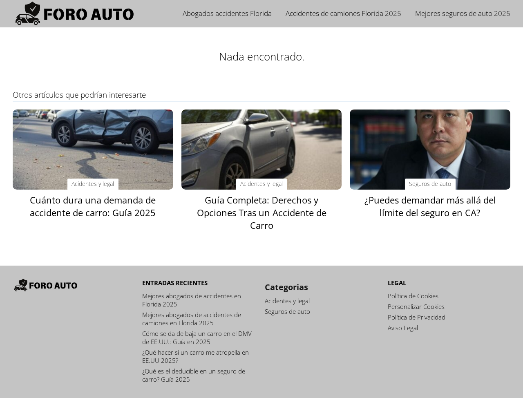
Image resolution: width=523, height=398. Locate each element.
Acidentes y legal (287, 301)
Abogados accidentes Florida (227, 13)
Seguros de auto (287, 311)
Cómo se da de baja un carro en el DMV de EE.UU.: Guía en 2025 (197, 337)
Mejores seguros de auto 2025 (462, 13)
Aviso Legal (403, 328)
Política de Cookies (413, 296)
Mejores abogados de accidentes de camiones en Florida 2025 (191, 319)
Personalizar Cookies (416, 306)
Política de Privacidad (416, 317)
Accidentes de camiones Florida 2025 (343, 13)
